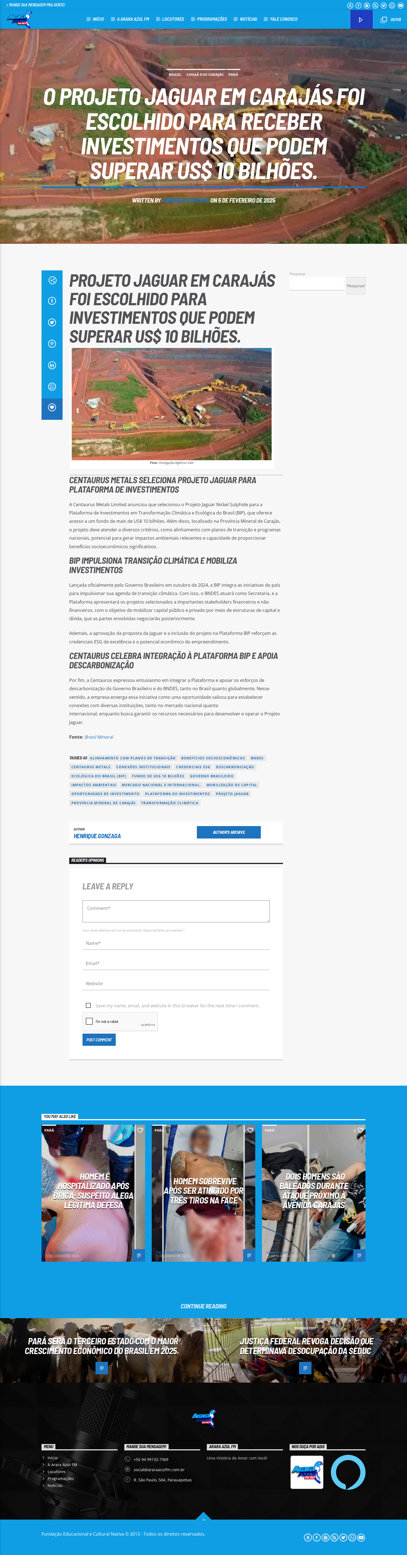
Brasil (175, 74)
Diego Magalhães (60, 1252)
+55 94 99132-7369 (151, 1459)
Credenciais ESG (193, 767)
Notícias (248, 19)
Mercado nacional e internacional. (161, 785)
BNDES (257, 758)
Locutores (173, 19)
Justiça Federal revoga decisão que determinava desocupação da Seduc (306, 1346)
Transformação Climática (169, 803)
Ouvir (395, 19)
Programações (212, 19)
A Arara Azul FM (133, 19)
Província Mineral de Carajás (103, 803)
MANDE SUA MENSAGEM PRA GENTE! (37, 4)
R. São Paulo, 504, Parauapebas (163, 1479)
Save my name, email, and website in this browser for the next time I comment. (178, 1006)
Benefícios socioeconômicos (213, 758)
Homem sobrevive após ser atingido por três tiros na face (203, 1190)
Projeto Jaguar (232, 793)
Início (98, 19)
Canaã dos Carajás (204, 74)
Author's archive (229, 832)
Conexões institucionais (143, 767)
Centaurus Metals (91, 767)
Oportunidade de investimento (105, 793)
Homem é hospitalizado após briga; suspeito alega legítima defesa (93, 1190)
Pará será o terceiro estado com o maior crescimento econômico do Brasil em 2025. (102, 1346)
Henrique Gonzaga (185, 200)
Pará (233, 74)
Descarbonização (235, 767)
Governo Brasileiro (212, 776)
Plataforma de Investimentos (177, 793)
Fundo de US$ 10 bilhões (158, 776)
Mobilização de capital (232, 785)
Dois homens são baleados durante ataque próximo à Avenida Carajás (313, 1190)
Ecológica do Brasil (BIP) (99, 776)
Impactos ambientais (94, 785)
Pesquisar (298, 273)
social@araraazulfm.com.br (159, 1469)
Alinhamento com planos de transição (133, 758)
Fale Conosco (283, 19)
